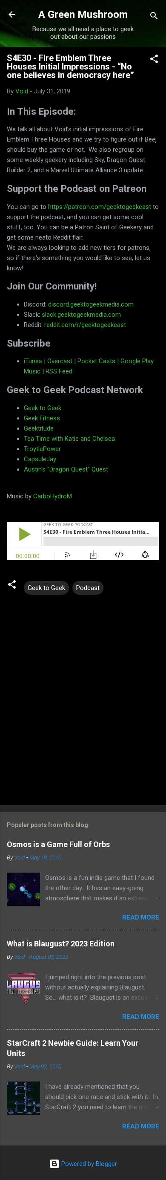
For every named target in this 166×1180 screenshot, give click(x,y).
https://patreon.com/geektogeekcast (99, 207)
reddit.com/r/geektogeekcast (85, 325)
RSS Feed (59, 371)
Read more (140, 917)
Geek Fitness (42, 418)
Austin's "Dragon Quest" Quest (66, 469)
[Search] (154, 17)
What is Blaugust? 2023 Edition (60, 943)
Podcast (88, 588)
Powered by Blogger (88, 1164)
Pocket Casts (96, 361)
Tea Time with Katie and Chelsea (69, 438)
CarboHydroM (52, 496)
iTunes (33, 361)
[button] (154, 60)
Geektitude (39, 428)
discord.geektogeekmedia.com (91, 304)
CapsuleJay (40, 459)
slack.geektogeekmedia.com (81, 314)
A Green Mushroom (83, 14)
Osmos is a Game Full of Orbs (58, 844)
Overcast (59, 361)
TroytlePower (42, 449)
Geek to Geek (42, 408)
